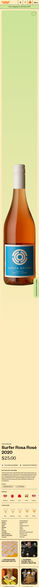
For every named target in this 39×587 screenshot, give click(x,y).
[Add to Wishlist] (33, 14)
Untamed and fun (7, 486)
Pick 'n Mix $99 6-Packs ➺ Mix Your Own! (19, 7)
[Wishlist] (25, 2)
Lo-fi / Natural (20, 486)
